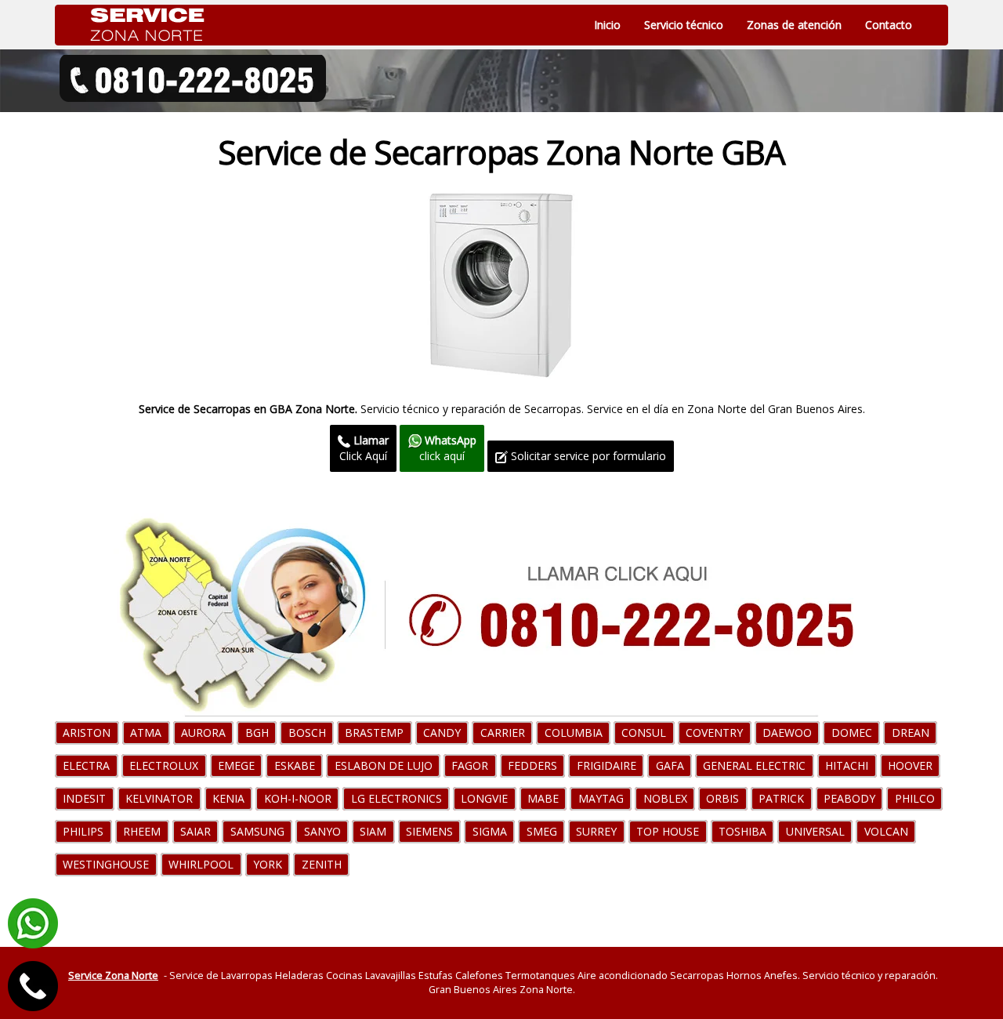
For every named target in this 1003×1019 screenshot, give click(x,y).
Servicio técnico (683, 24)
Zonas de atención (794, 24)
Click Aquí (364, 448)
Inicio (607, 24)
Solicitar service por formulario (587, 455)
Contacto (888, 24)
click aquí (447, 448)
